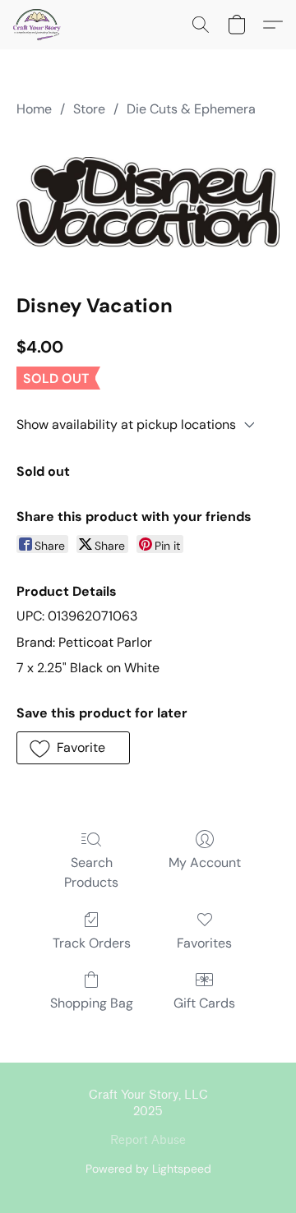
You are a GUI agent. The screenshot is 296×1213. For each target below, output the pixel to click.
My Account (205, 862)
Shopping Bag (91, 1003)
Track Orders (92, 943)
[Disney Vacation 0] (148, 202)
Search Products (91, 872)
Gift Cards (204, 1003)
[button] (38, 24)
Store (89, 109)
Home (34, 109)
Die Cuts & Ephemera (191, 109)
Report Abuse (148, 1140)
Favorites (204, 943)
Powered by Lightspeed (148, 1168)
